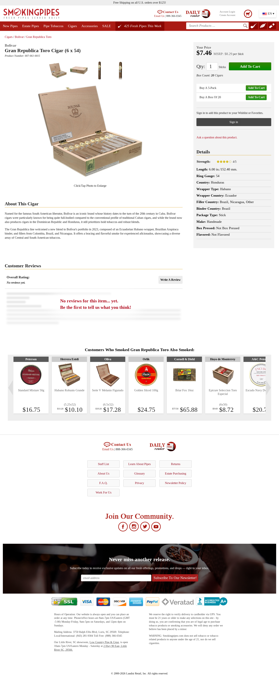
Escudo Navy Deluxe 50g (261, 390)
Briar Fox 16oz (184, 390)
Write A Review (170, 279)
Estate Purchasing (175, 473)
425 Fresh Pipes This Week (142, 26)
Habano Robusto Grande (69, 390)
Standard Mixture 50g (31, 390)
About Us (103, 473)
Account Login (227, 11)
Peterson (31, 359)
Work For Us (103, 492)
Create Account (227, 15)
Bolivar (19, 36)
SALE (106, 26)
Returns (175, 464)
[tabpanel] (31, 385)
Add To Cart (250, 66)
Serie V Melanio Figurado (107, 390)
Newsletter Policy (175, 483)
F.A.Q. (103, 483)
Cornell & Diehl (184, 359)
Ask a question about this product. (216, 137)
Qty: (200, 66)
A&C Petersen (261, 359)
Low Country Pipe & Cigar (104, 642)
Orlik (146, 359)
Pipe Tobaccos (53, 26)
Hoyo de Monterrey (222, 359)
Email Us (159, 15)
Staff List (103, 464)
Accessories (89, 26)
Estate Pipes (30, 26)
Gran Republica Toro (38, 36)
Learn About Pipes (139, 464)
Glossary (139, 473)
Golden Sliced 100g (146, 390)
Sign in (233, 122)
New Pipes (10, 26)
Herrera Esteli (69, 359)
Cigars (72, 26)
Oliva (107, 359)
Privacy (139, 483)
